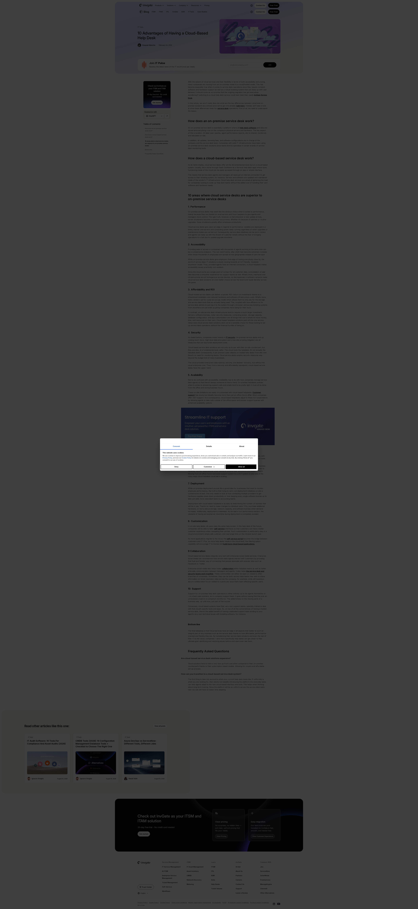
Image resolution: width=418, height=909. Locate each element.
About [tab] (241, 446)
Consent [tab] (176, 446)
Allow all (241, 467)
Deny (176, 467)
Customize (208, 467)
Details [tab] (209, 446)
